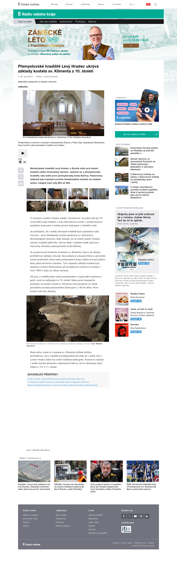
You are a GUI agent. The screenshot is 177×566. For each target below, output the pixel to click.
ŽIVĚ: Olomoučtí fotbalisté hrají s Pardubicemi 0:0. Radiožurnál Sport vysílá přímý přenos (141, 486)
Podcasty (80, 21)
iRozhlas (54, 4)
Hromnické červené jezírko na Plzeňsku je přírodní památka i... (144, 150)
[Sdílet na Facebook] (21, 170)
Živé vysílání (122, 113)
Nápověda (93, 519)
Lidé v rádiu (93, 522)
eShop (26, 526)
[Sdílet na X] (21, 177)
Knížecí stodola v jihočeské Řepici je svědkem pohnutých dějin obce (56, 379)
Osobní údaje (126, 543)
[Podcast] (20, 162)
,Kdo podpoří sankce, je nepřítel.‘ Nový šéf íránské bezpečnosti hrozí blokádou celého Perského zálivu (106, 488)
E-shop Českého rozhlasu (129, 208)
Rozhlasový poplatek (97, 533)
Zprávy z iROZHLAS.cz (30, 458)
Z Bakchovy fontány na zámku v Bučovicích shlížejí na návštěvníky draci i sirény (144, 178)
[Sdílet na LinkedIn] (21, 183)
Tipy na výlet (25, 21)
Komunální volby (30, 519)
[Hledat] (155, 4)
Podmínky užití (140, 543)
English (151, 543)
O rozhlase (116, 4)
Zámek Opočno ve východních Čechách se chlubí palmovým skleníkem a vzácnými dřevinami (142, 164)
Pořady (131, 109)
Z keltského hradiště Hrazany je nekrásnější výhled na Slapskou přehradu (58, 382)
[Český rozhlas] (28, 4)
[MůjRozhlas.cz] (23, 87)
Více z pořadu (123, 144)
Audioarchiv (66, 21)
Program (69, 4)
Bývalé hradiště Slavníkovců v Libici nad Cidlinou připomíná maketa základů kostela (63, 385)
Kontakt (91, 529)
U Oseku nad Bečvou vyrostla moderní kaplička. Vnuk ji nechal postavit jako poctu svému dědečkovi (144, 192)
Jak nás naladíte (48, 21)
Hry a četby (121, 104)
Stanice (101, 4)
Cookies (115, 543)
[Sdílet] (24, 162)
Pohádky (121, 109)
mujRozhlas (85, 4)
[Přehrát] (22, 153)
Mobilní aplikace (63, 526)
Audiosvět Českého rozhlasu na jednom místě (133, 124)
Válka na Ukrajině (30, 515)
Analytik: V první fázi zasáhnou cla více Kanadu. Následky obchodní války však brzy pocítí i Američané (34, 486)
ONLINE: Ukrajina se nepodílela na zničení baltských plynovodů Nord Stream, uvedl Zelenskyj (69, 486)
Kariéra (91, 526)
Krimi (132, 104)
